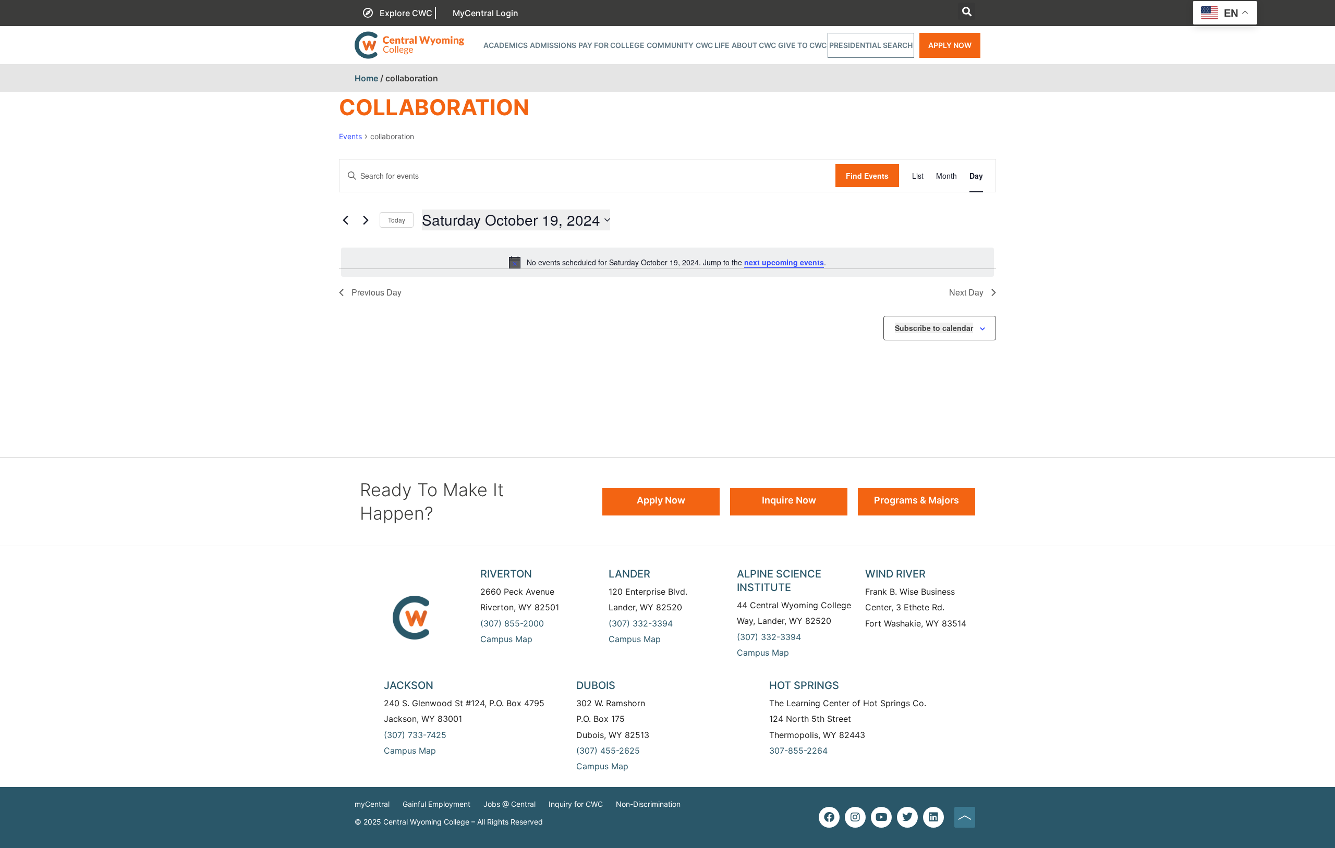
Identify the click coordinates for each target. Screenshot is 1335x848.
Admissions (553, 45)
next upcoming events (784, 262)
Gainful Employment (436, 804)
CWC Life (713, 45)
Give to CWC (802, 45)
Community (670, 45)
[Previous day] (345, 220)
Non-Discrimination (648, 804)
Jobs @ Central (509, 804)
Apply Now (950, 45)
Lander (629, 574)
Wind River (895, 574)
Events (350, 136)
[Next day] (365, 220)
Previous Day (376, 292)
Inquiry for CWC (576, 804)
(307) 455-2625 (608, 750)
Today (396, 219)
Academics (505, 45)
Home (366, 78)
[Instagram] (855, 817)
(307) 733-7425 (415, 735)
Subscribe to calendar (934, 328)
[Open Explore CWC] (435, 13)
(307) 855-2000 (512, 623)
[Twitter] (907, 817)
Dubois (595, 685)
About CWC (754, 45)
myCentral (372, 804)
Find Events (867, 175)
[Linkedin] (933, 817)
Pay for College (611, 45)
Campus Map (506, 639)
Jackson (408, 685)
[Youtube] (881, 817)
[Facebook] (829, 817)
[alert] (667, 262)
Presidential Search (871, 45)
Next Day (966, 292)
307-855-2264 (798, 750)
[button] (966, 11)
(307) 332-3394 (641, 623)
